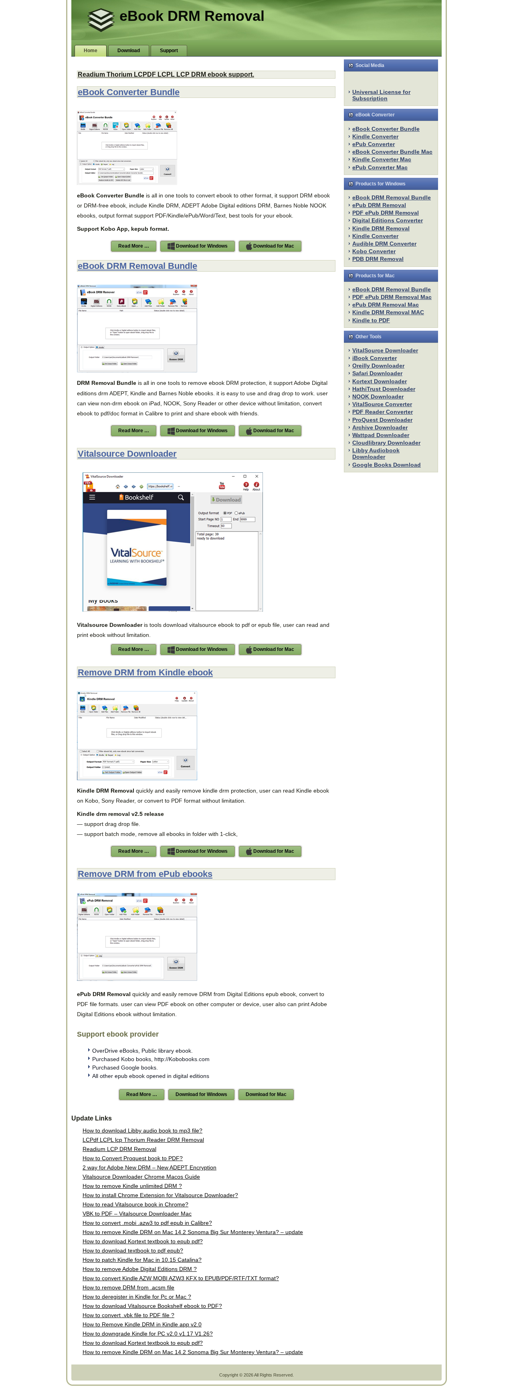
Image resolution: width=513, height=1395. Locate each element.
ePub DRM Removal (379, 205)
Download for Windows (201, 246)
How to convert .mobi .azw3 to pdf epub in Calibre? (147, 1223)
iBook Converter (374, 358)
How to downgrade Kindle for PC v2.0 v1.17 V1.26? (148, 1333)
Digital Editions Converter (387, 220)
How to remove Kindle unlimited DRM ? (132, 1186)
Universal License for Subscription (381, 95)
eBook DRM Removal (192, 16)
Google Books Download (386, 465)
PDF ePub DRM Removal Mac (392, 297)
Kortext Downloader (379, 381)
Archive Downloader (380, 427)
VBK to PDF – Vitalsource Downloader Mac (137, 1213)
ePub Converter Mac (380, 167)
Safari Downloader (377, 373)
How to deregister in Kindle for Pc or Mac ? (137, 1296)
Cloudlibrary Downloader (386, 442)
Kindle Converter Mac (381, 159)
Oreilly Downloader (378, 365)
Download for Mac (273, 246)
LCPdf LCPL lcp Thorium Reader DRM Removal (143, 1140)
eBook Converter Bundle (129, 92)
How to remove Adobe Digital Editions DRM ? (140, 1269)
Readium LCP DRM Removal (119, 1149)
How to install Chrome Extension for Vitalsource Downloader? (160, 1195)
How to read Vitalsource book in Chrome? (135, 1204)
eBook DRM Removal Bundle (137, 266)
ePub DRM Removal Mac (385, 304)
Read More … (133, 246)
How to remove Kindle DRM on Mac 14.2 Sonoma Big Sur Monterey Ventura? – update (193, 1232)
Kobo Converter (374, 251)
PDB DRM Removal (378, 259)
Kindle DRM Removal (381, 228)
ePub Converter (373, 144)
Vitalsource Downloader (127, 454)
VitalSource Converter (382, 404)
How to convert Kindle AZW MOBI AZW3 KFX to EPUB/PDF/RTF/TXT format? (181, 1278)
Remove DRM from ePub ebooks (145, 874)
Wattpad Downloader (380, 435)
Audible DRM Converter (384, 243)
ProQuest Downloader (382, 420)
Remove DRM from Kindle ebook (145, 672)
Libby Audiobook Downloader (376, 453)
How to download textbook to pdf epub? (133, 1250)
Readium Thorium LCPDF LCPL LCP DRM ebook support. (166, 74)
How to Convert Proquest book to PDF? (133, 1158)
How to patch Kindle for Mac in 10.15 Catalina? (142, 1260)
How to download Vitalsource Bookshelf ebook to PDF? (152, 1306)
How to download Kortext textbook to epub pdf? (143, 1241)
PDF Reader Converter (382, 412)
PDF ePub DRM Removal (385, 212)
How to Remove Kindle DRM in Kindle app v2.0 (142, 1324)
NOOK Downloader (378, 396)
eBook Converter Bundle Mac (392, 151)
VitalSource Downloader (385, 350)
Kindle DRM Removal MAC (388, 312)
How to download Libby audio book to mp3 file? (142, 1130)
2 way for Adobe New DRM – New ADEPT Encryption (149, 1167)
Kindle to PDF (371, 320)
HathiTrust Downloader (383, 389)
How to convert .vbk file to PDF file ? (128, 1315)
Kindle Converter (375, 136)
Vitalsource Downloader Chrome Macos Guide (141, 1176)
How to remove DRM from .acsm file (128, 1287)
